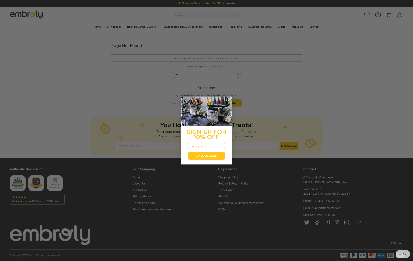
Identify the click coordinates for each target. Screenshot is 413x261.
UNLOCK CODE (206, 156)
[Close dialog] (229, 99)
